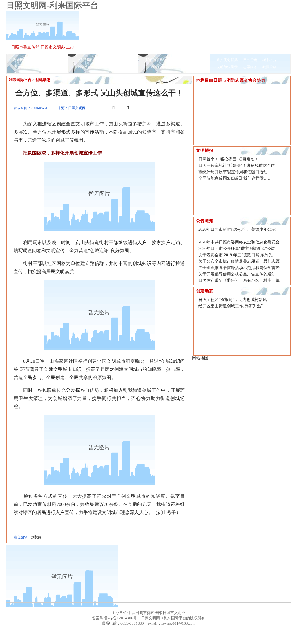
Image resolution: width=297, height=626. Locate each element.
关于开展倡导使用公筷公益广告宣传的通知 (237, 274)
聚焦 (17, 67)
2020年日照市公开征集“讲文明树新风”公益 (236, 248)
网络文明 (84, 67)
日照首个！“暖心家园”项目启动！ (228, 159)
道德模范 (53, 67)
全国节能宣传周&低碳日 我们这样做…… (235, 178)
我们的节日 (154, 60)
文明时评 (104, 60)
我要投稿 (269, 67)
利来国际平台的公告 (166, 67)
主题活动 (195, 60)
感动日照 (104, 67)
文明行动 (195, 67)
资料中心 (123, 67)
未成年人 (123, 60)
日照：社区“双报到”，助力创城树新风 (232, 299)
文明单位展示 (227, 67)
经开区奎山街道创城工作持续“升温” (230, 306)
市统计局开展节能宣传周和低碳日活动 (232, 172)
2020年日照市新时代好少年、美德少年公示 (237, 229)
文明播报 (46, 60)
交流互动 (175, 60)
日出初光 (250, 60)
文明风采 (34, 67)
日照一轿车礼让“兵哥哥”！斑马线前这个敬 (236, 165)
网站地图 (200, 358)
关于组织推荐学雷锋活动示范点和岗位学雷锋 (239, 268)
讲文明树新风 (227, 60)
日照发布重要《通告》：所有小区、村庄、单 (239, 280)
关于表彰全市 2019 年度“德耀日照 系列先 (235, 255)
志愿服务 (250, 67)
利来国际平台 (23, 60)
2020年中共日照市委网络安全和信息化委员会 (239, 242)
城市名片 (269, 60)
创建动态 (42, 79)
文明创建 (84, 60)
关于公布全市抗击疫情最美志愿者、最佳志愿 (239, 261)
